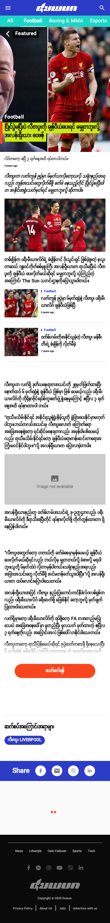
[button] (25, 740)
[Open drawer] (8, 8)
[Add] (40, 770)
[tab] (10, 21)
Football (33, 21)
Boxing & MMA (66, 21)
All (10, 21)
